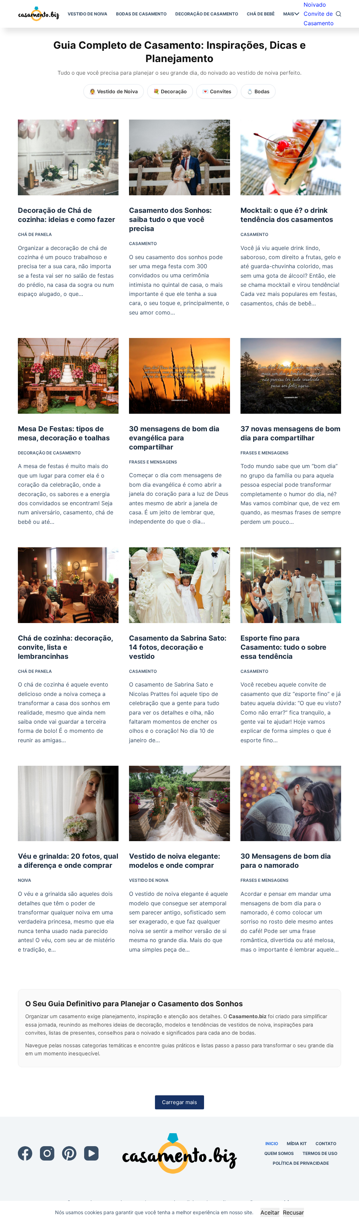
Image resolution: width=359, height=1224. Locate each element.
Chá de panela (35, 234)
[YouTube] (91, 1153)
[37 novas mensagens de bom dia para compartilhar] (291, 375)
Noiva (24, 880)
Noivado (315, 4)
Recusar (293, 1212)
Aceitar (269, 1212)
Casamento (143, 243)
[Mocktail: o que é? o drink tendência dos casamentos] (291, 157)
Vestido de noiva (87, 13)
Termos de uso (320, 1153)
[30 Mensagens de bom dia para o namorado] (291, 803)
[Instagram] (47, 1153)
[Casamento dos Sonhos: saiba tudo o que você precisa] (179, 157)
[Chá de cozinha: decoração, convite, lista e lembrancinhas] (68, 585)
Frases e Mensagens (153, 462)
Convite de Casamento (319, 18)
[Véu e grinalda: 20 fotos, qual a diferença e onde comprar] (68, 803)
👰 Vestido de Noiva (113, 91)
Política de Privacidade (301, 1163)
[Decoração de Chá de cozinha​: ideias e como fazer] (68, 157)
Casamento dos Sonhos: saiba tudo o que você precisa (170, 219)
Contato (326, 1143)
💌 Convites (216, 91)
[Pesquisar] (338, 13)
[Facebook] (25, 1153)
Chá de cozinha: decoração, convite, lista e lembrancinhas (65, 647)
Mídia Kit (297, 1143)
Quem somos (279, 1153)
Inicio (271, 1143)
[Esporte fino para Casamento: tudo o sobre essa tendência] (291, 585)
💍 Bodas (258, 91)
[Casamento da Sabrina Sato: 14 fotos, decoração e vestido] (179, 585)
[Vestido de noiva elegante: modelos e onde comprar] (179, 803)
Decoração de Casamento (206, 13)
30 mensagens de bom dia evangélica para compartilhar (174, 438)
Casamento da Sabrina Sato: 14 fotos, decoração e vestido (177, 647)
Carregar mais (179, 1102)
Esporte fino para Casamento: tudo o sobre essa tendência (283, 647)
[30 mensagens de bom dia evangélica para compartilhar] (179, 375)
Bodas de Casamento (141, 13)
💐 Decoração (170, 91)
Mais (288, 13)
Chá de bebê (261, 13)
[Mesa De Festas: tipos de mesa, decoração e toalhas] (68, 375)
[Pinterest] (69, 1153)
